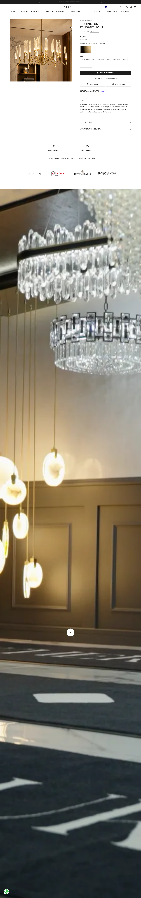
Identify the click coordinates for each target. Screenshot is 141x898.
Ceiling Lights (95, 11)
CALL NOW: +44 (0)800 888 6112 (105, 78)
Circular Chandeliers (77, 11)
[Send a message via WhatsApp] (6, 891)
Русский (118, 7)
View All (13, 11)
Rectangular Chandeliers (53, 11)
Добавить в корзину (105, 73)
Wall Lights (126, 11)
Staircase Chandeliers (30, 11)
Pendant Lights (111, 11)
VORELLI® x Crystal (87, 20)
